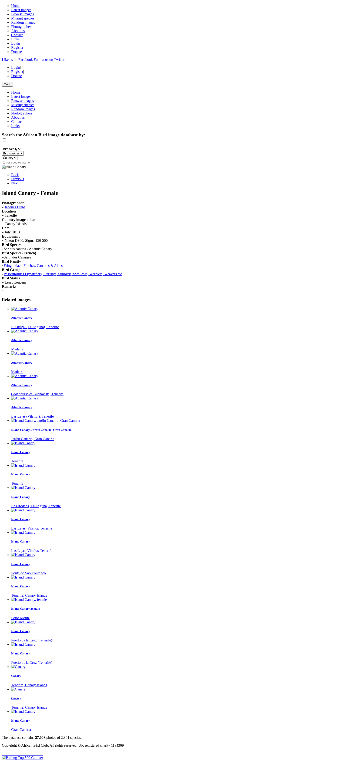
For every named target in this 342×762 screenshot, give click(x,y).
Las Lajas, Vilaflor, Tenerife (31, 528)
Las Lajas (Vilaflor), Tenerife (32, 416)
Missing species (22, 18)
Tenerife (17, 461)
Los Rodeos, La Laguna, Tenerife (36, 506)
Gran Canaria (21, 730)
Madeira (17, 349)
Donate (16, 52)
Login (15, 43)
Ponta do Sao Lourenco (28, 573)
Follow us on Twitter (49, 60)
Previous (17, 179)
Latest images (21, 10)
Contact (17, 35)
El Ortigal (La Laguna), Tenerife (35, 327)
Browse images (22, 14)
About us (18, 31)
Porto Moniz (20, 618)
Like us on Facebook (17, 60)
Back (15, 175)
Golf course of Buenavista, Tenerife (37, 394)
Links (15, 39)
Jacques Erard (15, 207)
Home (15, 6)
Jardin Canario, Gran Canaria (32, 439)
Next (14, 183)
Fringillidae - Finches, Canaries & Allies (33, 266)
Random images (23, 22)
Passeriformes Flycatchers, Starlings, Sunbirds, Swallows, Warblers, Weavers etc (63, 274)
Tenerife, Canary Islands (29, 595)
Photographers (21, 27)
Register (17, 47)
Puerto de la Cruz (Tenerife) (31, 640)
